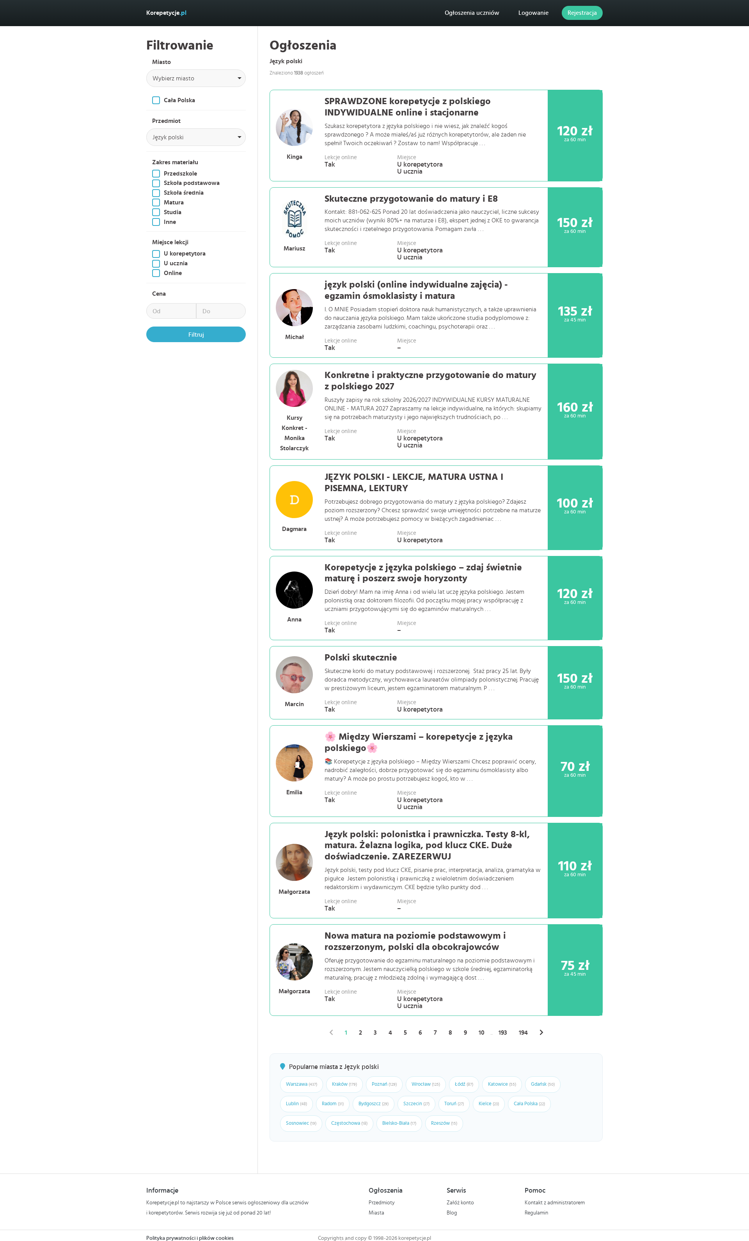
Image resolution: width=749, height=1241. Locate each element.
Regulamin (536, 1213)
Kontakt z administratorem (555, 1202)
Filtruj (196, 335)
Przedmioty (382, 1202)
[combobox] (196, 78)
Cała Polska (529, 1103)
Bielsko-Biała (399, 1123)
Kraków (344, 1084)
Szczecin (416, 1103)
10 (482, 1033)
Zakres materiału (175, 162)
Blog (452, 1213)
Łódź (464, 1084)
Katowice (502, 1084)
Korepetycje (166, 13)
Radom (333, 1103)
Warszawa (301, 1084)
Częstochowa (349, 1123)
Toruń (454, 1103)
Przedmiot (166, 121)
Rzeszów (444, 1123)
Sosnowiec (301, 1123)
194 (523, 1033)
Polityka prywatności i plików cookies (190, 1238)
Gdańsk (543, 1084)
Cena (159, 294)
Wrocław (426, 1084)
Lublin (296, 1103)
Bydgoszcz (374, 1103)
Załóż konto (460, 1202)
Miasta (376, 1213)
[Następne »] (541, 1033)
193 (503, 1033)
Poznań (384, 1084)
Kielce (489, 1103)
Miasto (161, 62)
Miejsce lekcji (170, 242)
